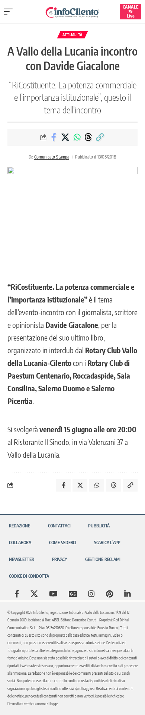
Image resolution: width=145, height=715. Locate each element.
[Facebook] (17, 593)
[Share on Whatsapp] (77, 137)
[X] (34, 593)
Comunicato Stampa (51, 157)
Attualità (72, 34)
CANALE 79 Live (130, 11)
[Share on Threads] (88, 137)
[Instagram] (91, 593)
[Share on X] (65, 137)
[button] (10, 12)
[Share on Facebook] (54, 137)
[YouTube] (53, 593)
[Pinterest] (109, 593)
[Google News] (73, 593)
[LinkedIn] (127, 593)
